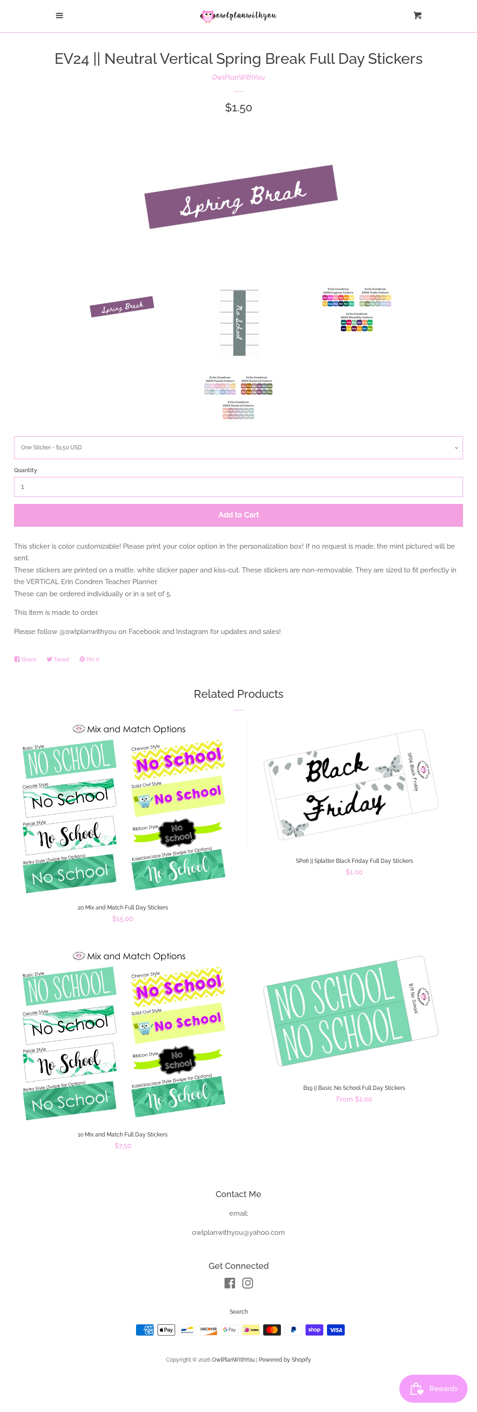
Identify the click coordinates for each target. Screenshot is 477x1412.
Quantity (25, 470)
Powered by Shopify (285, 1360)
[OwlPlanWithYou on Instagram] (247, 1285)
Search (239, 1312)
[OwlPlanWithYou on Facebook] (230, 1285)
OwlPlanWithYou (238, 77)
